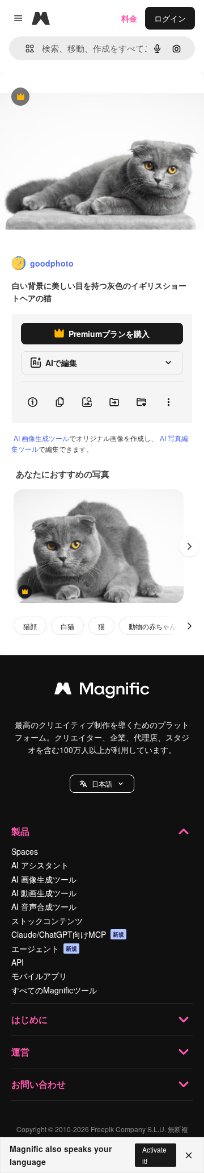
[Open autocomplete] (25, 48)
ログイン (170, 18)
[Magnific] (102, 691)
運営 (20, 1051)
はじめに (29, 1019)
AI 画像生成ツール (41, 438)
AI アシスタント (40, 865)
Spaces (24, 851)
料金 (129, 18)
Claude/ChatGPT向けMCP (67, 934)
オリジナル (78, 97)
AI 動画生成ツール (43, 893)
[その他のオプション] (168, 402)
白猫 (67, 626)
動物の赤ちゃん (152, 626)
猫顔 (30, 626)
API (17, 962)
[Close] (188, 1155)
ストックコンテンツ (47, 920)
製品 (20, 831)
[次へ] (189, 546)
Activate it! (154, 1155)
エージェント (44, 948)
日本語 (102, 783)
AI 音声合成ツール (43, 906)
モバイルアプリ (39, 975)
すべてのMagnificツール (54, 990)
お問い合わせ (38, 1084)
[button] (102, 784)
